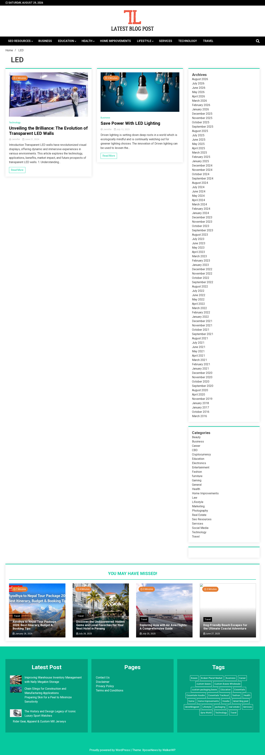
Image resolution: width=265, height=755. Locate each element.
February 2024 (201, 208)
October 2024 (200, 174)
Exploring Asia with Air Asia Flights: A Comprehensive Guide (163, 626)
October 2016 (200, 412)
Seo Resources (19, 41)
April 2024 (198, 200)
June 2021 (198, 347)
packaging (220, 707)
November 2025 (202, 118)
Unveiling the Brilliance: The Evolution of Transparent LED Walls (48, 131)
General (197, 484)
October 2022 (200, 278)
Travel (208, 41)
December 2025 (202, 113)
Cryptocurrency (201, 454)
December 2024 (202, 165)
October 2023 (200, 226)
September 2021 (202, 334)
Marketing (198, 506)
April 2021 (198, 355)
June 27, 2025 (212, 633)
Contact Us (103, 677)
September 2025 (202, 126)
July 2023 (198, 239)
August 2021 (200, 338)
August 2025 (200, 131)
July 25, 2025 (149, 633)
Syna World (206, 712)
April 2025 (198, 148)
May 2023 (198, 247)
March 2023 (199, 256)
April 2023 (198, 252)
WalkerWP (168, 750)
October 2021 (200, 329)
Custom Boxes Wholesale (227, 684)
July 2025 (198, 135)
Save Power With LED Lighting (130, 123)
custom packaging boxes (204, 689)
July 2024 (198, 187)
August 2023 (200, 234)
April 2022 (198, 303)
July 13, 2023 (123, 129)
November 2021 (202, 325)
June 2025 (198, 139)
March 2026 (199, 100)
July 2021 (198, 342)
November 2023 (202, 221)
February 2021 (201, 364)
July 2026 (198, 83)
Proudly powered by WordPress (110, 750)
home (191, 701)
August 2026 (200, 79)
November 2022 (202, 273)
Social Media (200, 528)
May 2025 (198, 144)
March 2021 (199, 360)
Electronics (199, 463)
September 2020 (202, 386)
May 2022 (198, 299)
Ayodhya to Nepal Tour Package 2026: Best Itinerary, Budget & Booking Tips (34, 625)
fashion (236, 695)
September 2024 (202, 178)
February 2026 (201, 105)
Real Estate (199, 515)
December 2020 (202, 373)
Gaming (196, 480)
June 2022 (198, 295)
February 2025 (201, 157)
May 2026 (198, 92)
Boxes (194, 678)
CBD (195, 450)
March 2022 (199, 308)
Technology (187, 41)
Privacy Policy (105, 686)
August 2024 (200, 183)
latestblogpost (192, 707)
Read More (17, 169)
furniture (197, 476)
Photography (200, 510)
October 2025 (200, 122)
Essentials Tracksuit (218, 695)
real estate (234, 707)
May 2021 (198, 351)
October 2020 (200, 381)
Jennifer (16, 139)
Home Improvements (115, 41)
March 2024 (199, 204)
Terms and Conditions (109, 690)
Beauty (196, 437)
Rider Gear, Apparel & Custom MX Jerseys (39, 721)
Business (45, 41)
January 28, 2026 (23, 633)
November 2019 (202, 399)
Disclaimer (102, 682)
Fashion (197, 471)
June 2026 (198, 87)
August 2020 (200, 390)
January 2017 (200, 407)
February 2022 (201, 312)
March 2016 (199, 416)
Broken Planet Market (211, 678)
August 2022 (200, 286)
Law (194, 497)
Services (165, 41)
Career (196, 446)
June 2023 (198, 243)
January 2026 (200, 109)
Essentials (239, 689)
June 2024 (198, 191)
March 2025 (199, 152)
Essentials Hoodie (196, 695)
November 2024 (202, 170)
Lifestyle (144, 41)
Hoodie (225, 701)
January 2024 (200, 213)
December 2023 (202, 217)
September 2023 (202, 230)
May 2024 (198, 195)
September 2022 (202, 282)
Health (87, 41)
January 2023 (200, 265)
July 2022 (198, 291)
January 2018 (200, 403)
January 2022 (200, 316)
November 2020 (202, 377)
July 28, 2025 (85, 633)
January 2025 (200, 161)
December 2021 (202, 321)
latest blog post (240, 701)
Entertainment (200, 467)
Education (66, 41)
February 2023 (201, 260)
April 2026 (198, 96)
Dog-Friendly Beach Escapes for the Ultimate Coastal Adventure (225, 626)
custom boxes (203, 684)
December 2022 (202, 269)
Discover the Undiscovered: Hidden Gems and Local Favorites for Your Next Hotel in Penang (100, 625)
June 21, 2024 (31, 139)
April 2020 (198, 394)
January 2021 (200, 368)
